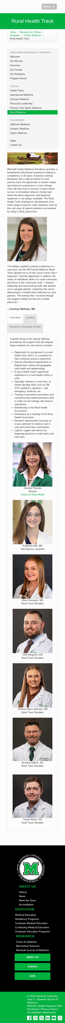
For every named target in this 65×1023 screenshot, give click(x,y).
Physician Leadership (21, 103)
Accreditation (26, 904)
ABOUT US (33, 957)
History (23, 892)
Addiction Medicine (20, 124)
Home (13, 32)
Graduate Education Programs (32, 931)
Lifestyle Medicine (19, 99)
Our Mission (16, 61)
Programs (15, 35)
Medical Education (25, 914)
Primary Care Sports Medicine (26, 108)
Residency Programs (27, 919)
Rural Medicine (18, 112)
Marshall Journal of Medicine (32, 950)
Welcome (15, 56)
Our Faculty (16, 69)
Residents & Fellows (30, 32)
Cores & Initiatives (26, 941)
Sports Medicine (18, 133)
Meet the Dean (27, 900)
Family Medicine (32, 35)
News (22, 896)
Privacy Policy (49, 1009)
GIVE (32, 976)
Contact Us (16, 145)
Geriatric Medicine (19, 128)
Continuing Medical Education (32, 927)
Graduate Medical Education (31, 923)
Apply (13, 140)
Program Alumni (18, 78)
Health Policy (17, 90)
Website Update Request (41, 1005)
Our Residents (17, 74)
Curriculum (15, 317)
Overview (15, 65)
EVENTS (32, 966)
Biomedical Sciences (28, 946)
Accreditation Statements (41, 1012)
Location (30, 317)
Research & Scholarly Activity (25, 326)
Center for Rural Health (32, 494)
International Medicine (21, 95)
